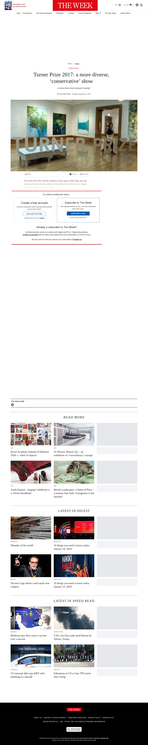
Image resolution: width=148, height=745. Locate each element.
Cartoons (71, 13)
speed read (74, 68)
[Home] (18, 13)
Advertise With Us (50, 721)
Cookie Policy (108, 718)
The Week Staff (65, 94)
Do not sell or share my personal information (85, 721)
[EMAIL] (13, 404)
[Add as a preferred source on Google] (74, 729)
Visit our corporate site (101, 738)
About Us (38, 718)
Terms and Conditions (77, 718)
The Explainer (27, 13)
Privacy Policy (94, 718)
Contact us (77, 239)
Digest (77, 64)
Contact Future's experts (54, 718)
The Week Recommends (44, 13)
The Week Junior (110, 13)
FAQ (61, 721)
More (97, 13)
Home (70, 64)
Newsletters (60, 13)
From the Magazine (84, 13)
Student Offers (125, 13)
